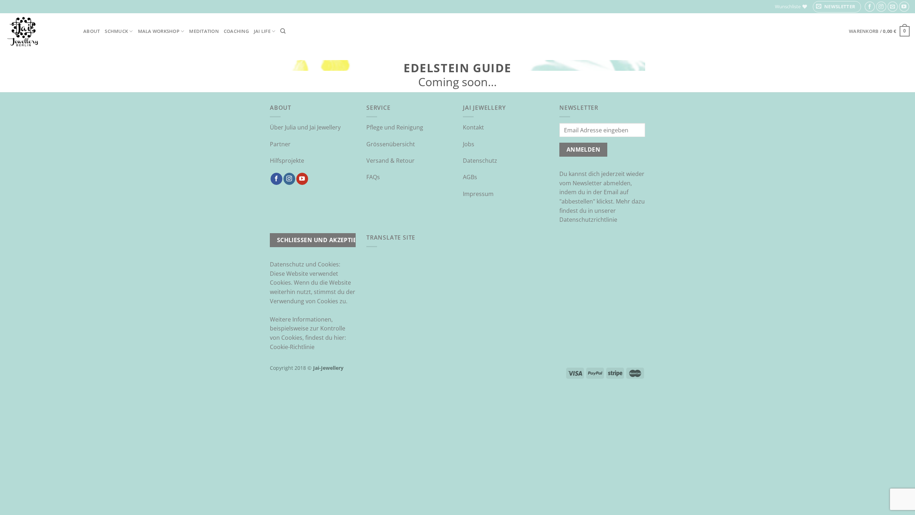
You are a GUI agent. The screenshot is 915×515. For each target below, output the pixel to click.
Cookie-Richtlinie (292, 347)
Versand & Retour (390, 161)
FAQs (373, 177)
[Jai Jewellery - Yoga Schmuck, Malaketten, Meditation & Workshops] (39, 31)
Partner (280, 144)
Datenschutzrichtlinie (588, 220)
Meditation (204, 31)
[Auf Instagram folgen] (881, 6)
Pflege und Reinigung (394, 127)
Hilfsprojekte (287, 161)
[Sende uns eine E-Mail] (892, 6)
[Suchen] (283, 31)
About (91, 31)
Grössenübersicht (390, 144)
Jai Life (262, 31)
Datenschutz (480, 161)
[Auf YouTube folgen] (904, 6)
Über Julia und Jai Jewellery (305, 127)
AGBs (470, 177)
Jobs (468, 144)
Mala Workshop (158, 31)
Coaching (236, 31)
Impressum (478, 194)
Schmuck (116, 31)
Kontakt (473, 127)
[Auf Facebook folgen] (870, 6)
